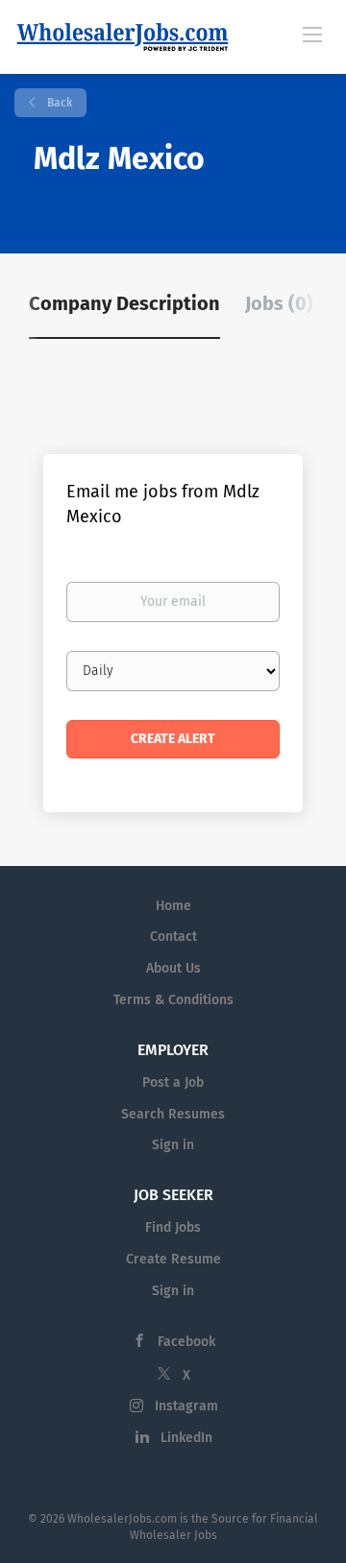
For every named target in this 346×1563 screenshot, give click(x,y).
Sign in (173, 1145)
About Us (173, 968)
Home (173, 906)
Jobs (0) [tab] (279, 303)
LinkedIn (186, 1438)
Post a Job (173, 1082)
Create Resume (173, 1259)
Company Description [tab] (124, 303)
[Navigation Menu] (312, 33)
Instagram (186, 1406)
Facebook (186, 1342)
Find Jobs (173, 1227)
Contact (173, 936)
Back (58, 102)
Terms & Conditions (173, 1000)
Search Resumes (173, 1114)
